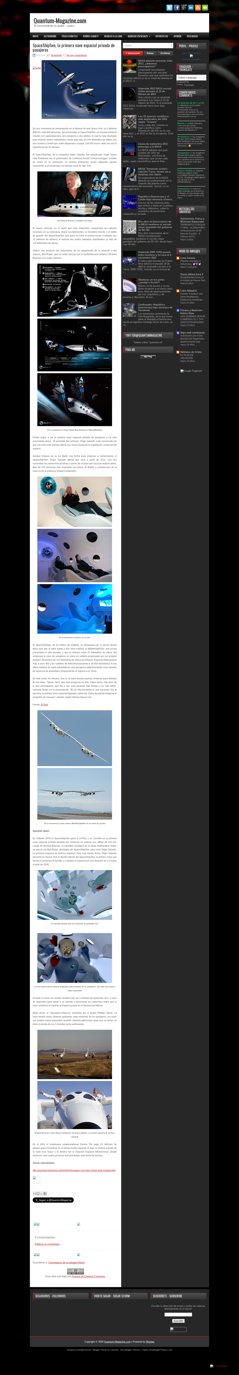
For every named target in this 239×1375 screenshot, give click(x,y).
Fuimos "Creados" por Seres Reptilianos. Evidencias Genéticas (191, 297)
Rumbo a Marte (91, 36)
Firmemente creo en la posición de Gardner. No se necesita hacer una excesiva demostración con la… (190, 113)
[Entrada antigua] (38, 1224)
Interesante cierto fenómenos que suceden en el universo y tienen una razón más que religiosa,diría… (190, 160)
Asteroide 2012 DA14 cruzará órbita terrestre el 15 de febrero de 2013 (154, 91)
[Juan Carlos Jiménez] (191, 56)
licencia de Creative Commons (88, 1276)
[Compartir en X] (41, 1193)
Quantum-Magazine (191, 59)
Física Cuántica (69, 36)
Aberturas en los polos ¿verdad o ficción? (151, 281)
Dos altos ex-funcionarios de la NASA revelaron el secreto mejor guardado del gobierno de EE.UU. (155, 225)
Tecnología (56, 55)
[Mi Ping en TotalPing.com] (148, 357)
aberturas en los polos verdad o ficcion (188, 106)
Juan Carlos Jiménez (191, 53)
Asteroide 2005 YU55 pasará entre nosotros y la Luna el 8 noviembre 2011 (154, 255)
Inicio (35, 36)
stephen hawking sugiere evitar (190, 172)
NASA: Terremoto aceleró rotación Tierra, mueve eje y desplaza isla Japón (154, 171)
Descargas (192, 36)
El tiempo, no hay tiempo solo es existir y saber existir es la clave (190, 195)
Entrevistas (162, 36)
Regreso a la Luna (113, 36)
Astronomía (50, 36)
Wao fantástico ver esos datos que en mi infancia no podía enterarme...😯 (191, 143)
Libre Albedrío (188, 290)
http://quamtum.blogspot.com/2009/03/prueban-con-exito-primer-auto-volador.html (74, 1170)
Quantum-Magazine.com (60, 20)
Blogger (150, 1341)
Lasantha (114, 1350)
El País (44, 704)
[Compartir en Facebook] (45, 1193)
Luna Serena (187, 258)
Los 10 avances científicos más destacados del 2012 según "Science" (153, 119)
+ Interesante (133, 53)
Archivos (165, 53)
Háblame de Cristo (191, 352)
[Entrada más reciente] (35, 1224)
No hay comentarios (77, 55)
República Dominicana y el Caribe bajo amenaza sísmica (155, 198)
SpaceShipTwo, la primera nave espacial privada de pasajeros (74, 47)
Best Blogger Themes (130, 1350)
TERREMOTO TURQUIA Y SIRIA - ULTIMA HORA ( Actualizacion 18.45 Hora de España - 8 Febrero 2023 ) (192, 230)
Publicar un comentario (47, 1244)
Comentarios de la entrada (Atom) (66, 1262)
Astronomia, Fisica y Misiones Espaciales (192, 220)
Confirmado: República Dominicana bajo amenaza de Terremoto (155, 307)
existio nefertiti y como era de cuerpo (189, 124)
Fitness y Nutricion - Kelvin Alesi (192, 312)
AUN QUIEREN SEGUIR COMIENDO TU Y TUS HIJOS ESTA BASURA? (192, 319)
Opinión (177, 36)
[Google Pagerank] (191, 370)
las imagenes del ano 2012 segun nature (191, 138)
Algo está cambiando (192, 332)
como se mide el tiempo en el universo (190, 190)
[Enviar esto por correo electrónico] (34, 1193)
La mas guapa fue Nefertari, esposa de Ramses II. (190, 129)
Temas (150, 53)
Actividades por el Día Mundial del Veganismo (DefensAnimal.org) (192, 338)
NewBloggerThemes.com (160, 1350)
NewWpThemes (84, 1350)
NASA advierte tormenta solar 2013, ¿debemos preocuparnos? (155, 63)
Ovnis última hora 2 (191, 274)
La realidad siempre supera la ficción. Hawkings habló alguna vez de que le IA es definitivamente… (191, 178)
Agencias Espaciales (139, 36)
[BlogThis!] (38, 1193)
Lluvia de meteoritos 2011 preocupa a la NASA (153, 145)
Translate (189, 85)
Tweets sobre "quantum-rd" (148, 342)
